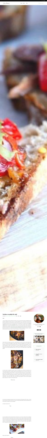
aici (24, 324)
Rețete (24, 3)
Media (27, 3)
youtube (44, 0)
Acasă (21, 3)
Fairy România (13, 324)
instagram (42, 0)
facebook (41, 0)
